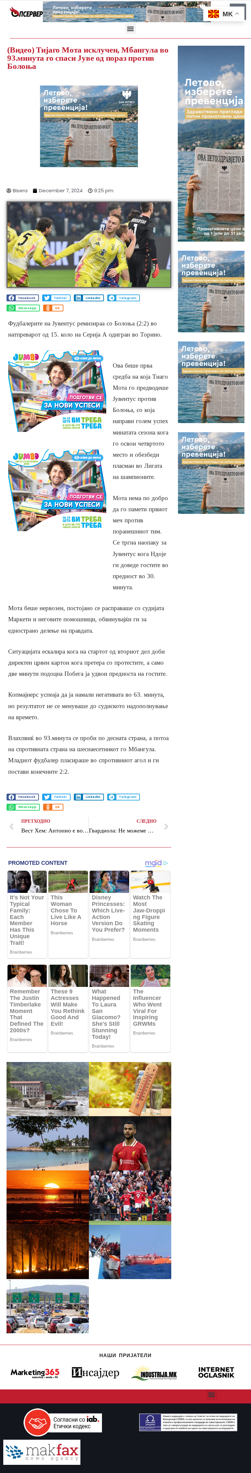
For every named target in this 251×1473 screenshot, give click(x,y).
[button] (130, 28)
